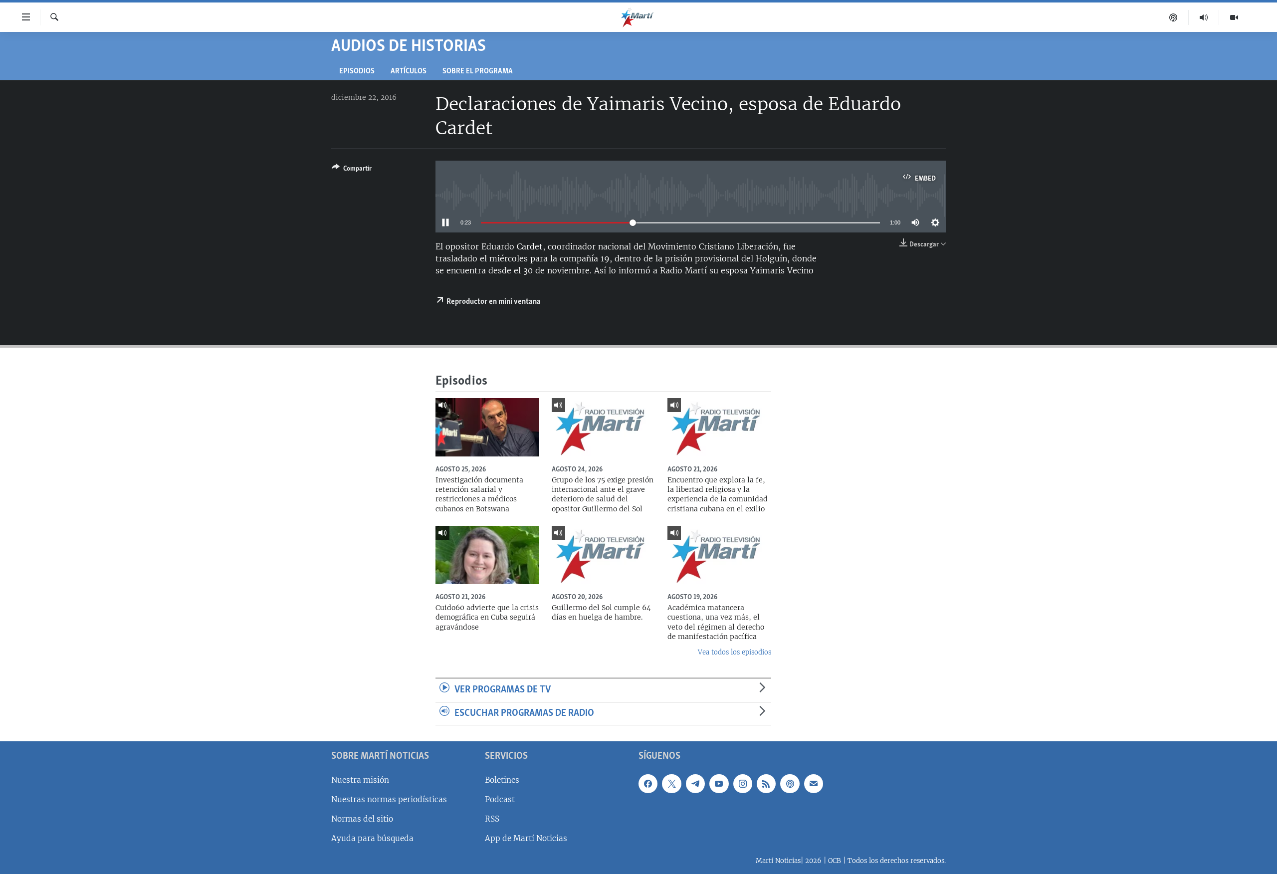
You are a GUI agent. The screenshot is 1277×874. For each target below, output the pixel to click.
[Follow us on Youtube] (718, 783)
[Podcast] (1173, 17)
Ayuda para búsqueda (372, 838)
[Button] (352, 170)
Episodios (357, 71)
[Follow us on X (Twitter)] (671, 783)
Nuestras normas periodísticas (389, 799)
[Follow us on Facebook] (647, 783)
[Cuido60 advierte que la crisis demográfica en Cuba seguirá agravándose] (487, 555)
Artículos (408, 71)
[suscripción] (813, 783)
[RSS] (766, 783)
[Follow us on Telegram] (695, 783)
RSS (492, 819)
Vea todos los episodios (734, 652)
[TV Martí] (1234, 17)
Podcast (500, 799)
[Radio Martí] (1204, 17)
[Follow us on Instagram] (742, 783)
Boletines (502, 780)
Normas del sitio (362, 819)
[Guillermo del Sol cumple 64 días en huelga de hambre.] (603, 555)
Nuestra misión (360, 780)
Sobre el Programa (477, 71)
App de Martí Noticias (526, 838)
